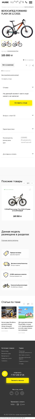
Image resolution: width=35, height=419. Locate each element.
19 (27, 140)
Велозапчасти (5, 356)
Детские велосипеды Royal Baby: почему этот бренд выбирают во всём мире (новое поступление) (25, 326)
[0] (13, 2)
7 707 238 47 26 (17, 375)
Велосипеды (4, 351)
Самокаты (4, 361)
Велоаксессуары (6, 353)
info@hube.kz (17, 372)
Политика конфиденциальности (25, 351)
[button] (5, 374)
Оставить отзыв (6, 79)
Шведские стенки (6, 358)
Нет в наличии (7, 65)
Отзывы (21, 363)
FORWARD (24, 137)
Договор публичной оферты (24, 358)
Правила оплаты (23, 361)
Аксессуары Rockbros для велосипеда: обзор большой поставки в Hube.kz (8, 325)
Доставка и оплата (24, 355)
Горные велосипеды (9, 240)
